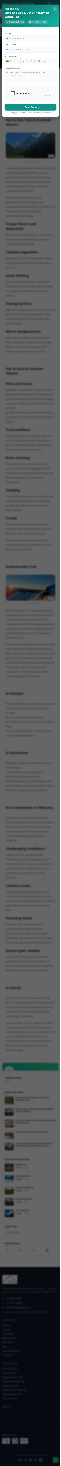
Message (12, 68)
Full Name (8, 34)
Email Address (10, 45)
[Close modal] (54, 9)
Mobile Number (11, 56)
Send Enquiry (32, 107)
